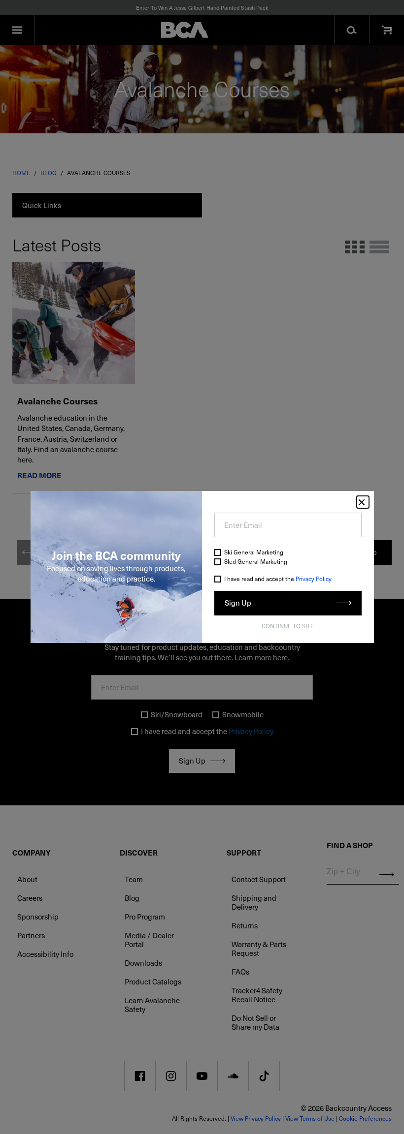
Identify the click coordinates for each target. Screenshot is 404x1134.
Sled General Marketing (255, 561)
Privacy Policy (314, 578)
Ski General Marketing (253, 552)
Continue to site (288, 626)
